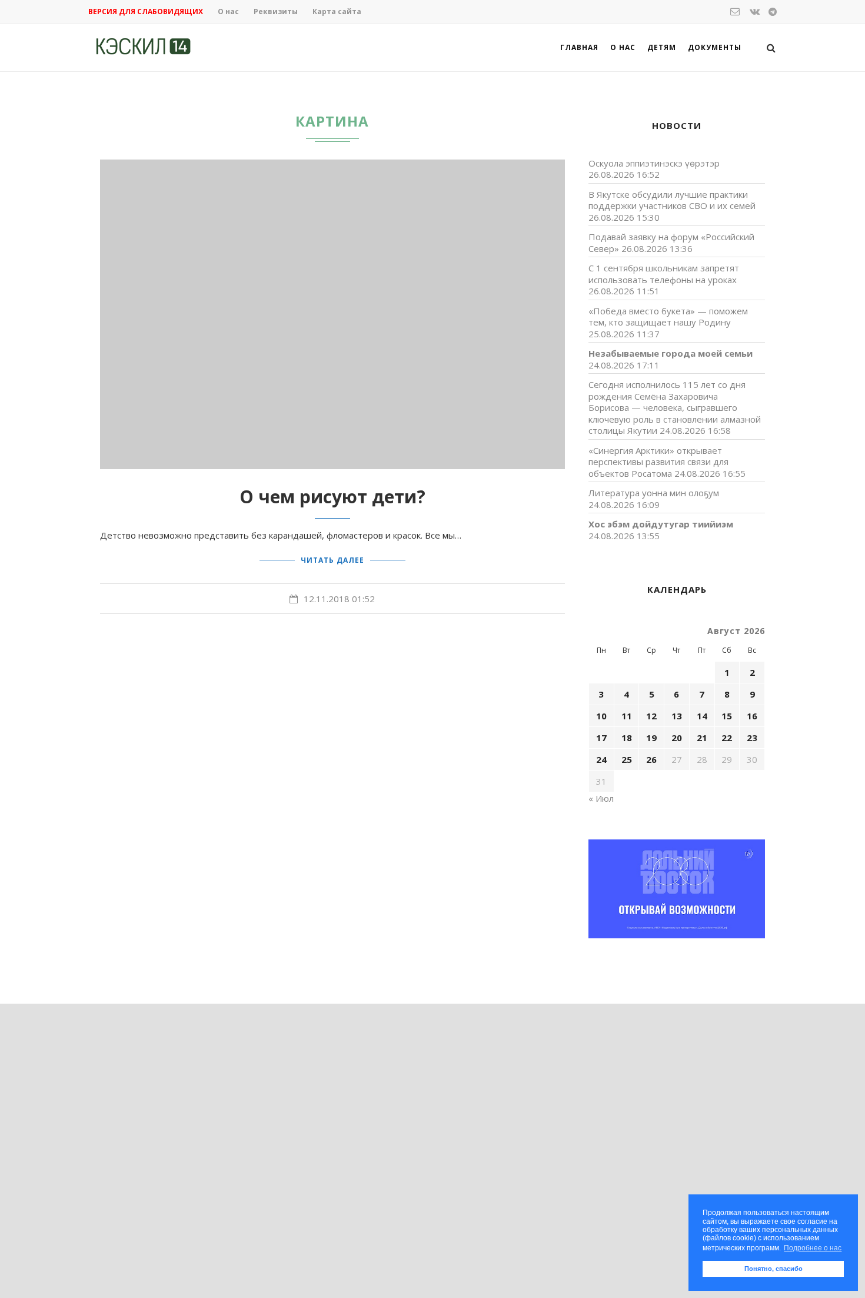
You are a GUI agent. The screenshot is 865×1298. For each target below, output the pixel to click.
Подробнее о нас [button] (812, 1248)
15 (726, 716)
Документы (714, 47)
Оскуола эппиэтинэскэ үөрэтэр (654, 163)
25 (626, 759)
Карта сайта (336, 11)
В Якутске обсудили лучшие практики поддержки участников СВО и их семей (672, 200)
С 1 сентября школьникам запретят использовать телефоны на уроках (663, 274)
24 (601, 759)
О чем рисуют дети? (332, 496)
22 (726, 737)
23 (752, 737)
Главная (579, 47)
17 (601, 737)
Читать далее (332, 560)
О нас (228, 11)
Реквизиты (276, 11)
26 (651, 759)
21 (702, 737)
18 (626, 737)
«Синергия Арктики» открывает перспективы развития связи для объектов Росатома (658, 461)
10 (601, 716)
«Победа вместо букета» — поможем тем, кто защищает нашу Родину (668, 316)
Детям (661, 47)
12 (651, 716)
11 (626, 716)
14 (702, 716)
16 (752, 716)
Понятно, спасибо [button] (773, 1268)
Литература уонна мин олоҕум (653, 493)
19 (651, 737)
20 (676, 737)
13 (676, 716)
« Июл (601, 798)
